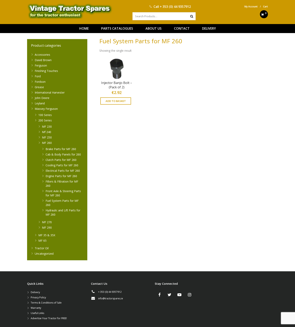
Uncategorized (44, 253)
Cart (265, 6)
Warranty (36, 308)
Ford (38, 76)
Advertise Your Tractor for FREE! (49, 318)
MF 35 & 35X (46, 235)
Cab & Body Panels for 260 (63, 154)
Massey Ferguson (46, 109)
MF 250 (47, 137)
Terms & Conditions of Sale (46, 302)
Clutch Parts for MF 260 (61, 160)
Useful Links (37, 313)
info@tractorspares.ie (110, 298)
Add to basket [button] (116, 101)
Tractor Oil (42, 248)
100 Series (45, 115)
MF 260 (47, 143)
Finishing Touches (46, 71)
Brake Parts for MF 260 (61, 149)
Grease (39, 87)
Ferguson (41, 65)
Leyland (40, 103)
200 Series (45, 120)
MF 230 (47, 126)
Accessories (42, 55)
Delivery (35, 292)
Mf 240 (46, 132)
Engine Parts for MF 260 (61, 176)
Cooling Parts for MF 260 (62, 165)
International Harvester (50, 92)
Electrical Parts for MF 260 (63, 171)
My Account (251, 6)
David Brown (43, 60)
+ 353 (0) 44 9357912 (175, 6)
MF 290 (47, 227)
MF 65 (42, 240)
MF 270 (47, 222)
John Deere (42, 98)
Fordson (40, 82)
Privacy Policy (38, 297)
